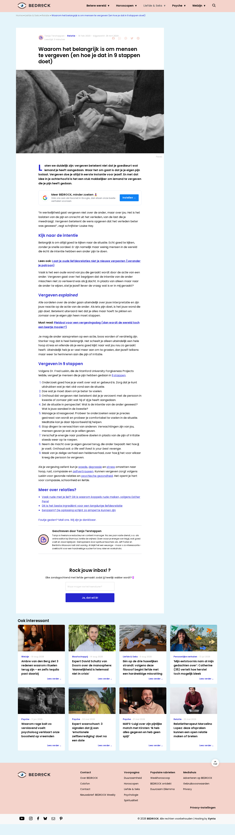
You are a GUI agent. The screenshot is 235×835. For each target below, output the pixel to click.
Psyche (177, 6)
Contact (85, 789)
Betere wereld (96, 6)
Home (19, 15)
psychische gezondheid (97, 476)
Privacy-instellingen (203, 807)
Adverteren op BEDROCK (197, 778)
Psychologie (131, 795)
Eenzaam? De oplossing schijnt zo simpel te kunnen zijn (79, 510)
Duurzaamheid (133, 778)
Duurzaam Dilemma (162, 789)
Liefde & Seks (152, 6)
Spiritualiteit (131, 800)
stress (111, 467)
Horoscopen (124, 6)
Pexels (159, 156)
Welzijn (197, 6)
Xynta (212, 818)
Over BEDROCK (89, 778)
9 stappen (119, 375)
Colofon (85, 783)
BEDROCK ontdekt (161, 783)
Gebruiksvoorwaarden (196, 783)
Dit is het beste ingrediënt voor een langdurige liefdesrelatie (82, 506)
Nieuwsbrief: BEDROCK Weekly (97, 795)
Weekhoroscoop (160, 778)
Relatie (46, 15)
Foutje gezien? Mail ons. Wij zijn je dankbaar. (67, 520)
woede (82, 467)
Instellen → (129, 197)
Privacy (187, 789)
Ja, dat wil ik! (90, 597)
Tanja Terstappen (54, 35)
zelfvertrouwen (83, 471)
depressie (95, 467)
